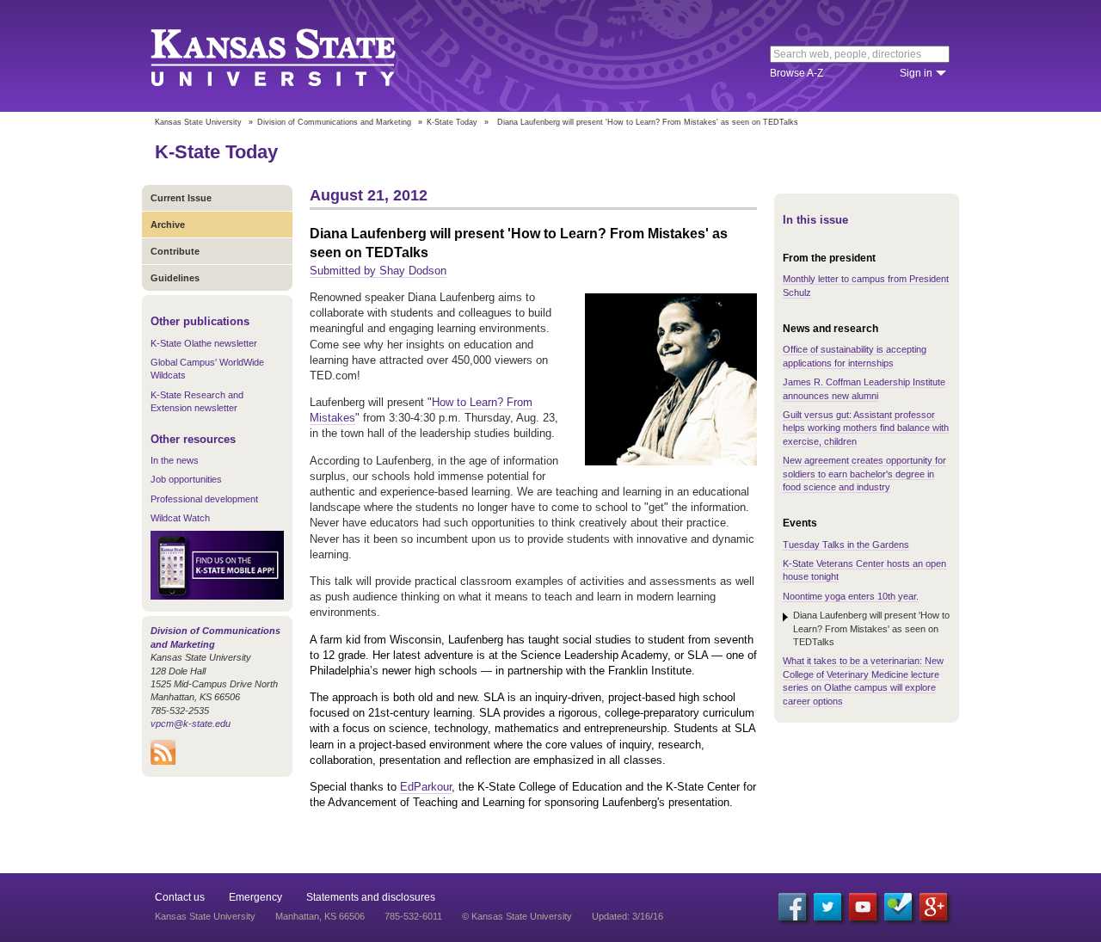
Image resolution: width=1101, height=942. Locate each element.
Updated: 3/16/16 (627, 916)
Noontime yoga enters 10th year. (851, 596)
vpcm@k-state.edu (191, 723)
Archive (168, 224)
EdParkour (426, 786)
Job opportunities (186, 479)
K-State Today (452, 122)
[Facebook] (792, 906)
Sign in (916, 73)
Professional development (204, 499)
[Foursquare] (898, 906)
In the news (175, 460)
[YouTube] (862, 906)
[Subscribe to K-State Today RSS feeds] (163, 761)
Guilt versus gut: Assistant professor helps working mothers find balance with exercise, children (866, 427)
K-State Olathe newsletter (204, 343)
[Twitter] (827, 906)
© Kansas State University (517, 916)
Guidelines (175, 278)
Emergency (255, 897)
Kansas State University (295, 56)
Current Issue (181, 198)
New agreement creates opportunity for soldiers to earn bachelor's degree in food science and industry (864, 473)
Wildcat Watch (180, 518)
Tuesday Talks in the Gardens (846, 544)
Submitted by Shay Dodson (378, 270)
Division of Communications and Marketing (334, 122)
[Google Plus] (933, 906)
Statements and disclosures (370, 897)
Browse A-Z (796, 73)
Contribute (175, 251)
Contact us (180, 897)
